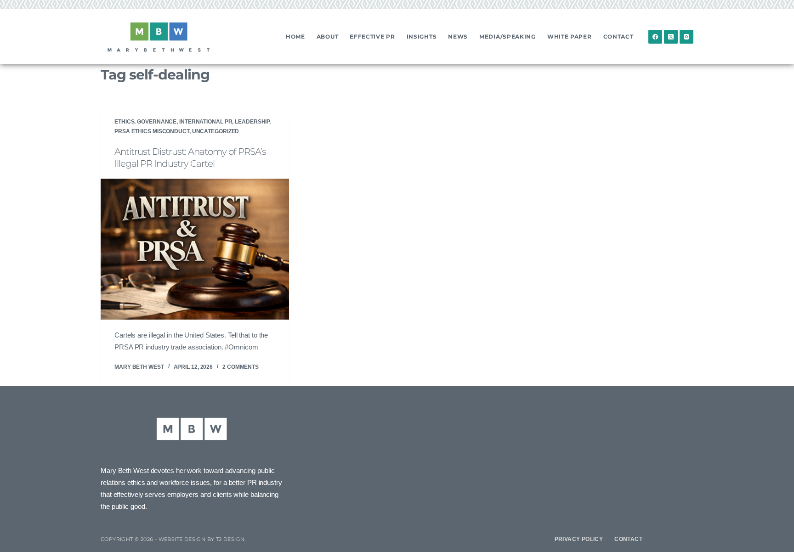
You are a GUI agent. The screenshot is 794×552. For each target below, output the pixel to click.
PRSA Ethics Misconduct (151, 131)
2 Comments (240, 367)
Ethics (124, 121)
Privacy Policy (579, 539)
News (458, 36)
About (328, 36)
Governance (156, 121)
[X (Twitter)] (671, 37)
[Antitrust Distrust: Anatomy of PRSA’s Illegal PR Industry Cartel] (195, 249)
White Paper (569, 36)
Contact (618, 36)
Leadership (252, 121)
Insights (422, 36)
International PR (205, 121)
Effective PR (372, 36)
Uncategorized (215, 131)
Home (295, 36)
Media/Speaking (507, 36)
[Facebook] (655, 37)
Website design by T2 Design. (202, 539)
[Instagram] (686, 37)
